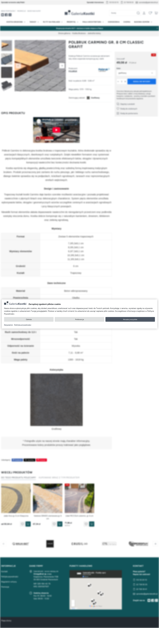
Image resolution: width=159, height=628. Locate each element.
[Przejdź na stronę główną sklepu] (79, 12)
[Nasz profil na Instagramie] (10, 14)
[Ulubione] (150, 13)
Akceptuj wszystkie (130, 319)
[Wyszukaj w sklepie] (138, 13)
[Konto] (144, 13)
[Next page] (62, 65)
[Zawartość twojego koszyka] (156, 13)
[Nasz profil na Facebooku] (6, 14)
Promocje (21, 11)
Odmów (29, 319)
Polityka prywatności (22, 325)
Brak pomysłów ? (8, 11)
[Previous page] (18, 65)
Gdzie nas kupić (34, 11)
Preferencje (79, 319)
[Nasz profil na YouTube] (2, 14)
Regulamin (8, 325)
